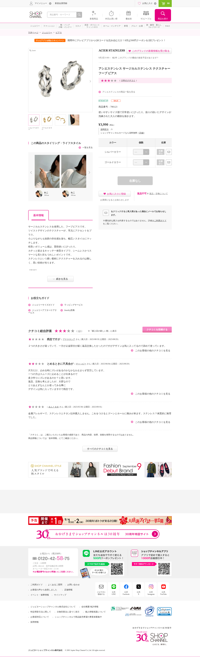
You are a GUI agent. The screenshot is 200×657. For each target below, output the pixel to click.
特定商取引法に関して (40, 612)
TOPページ (33, 33)
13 (79, 331)
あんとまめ (53, 407)
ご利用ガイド (160, 221)
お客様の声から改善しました (43, 590)
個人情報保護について (95, 612)
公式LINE (114, 593)
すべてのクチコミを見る (100, 449)
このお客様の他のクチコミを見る (152, 350)
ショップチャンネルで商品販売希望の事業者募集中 (78, 617)
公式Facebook (126, 593)
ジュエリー (47, 33)
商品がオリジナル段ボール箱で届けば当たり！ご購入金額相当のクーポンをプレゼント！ (120, 40)
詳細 (141, 133)
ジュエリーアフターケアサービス (42, 311)
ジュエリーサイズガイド (43, 305)
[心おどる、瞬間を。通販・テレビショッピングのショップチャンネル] (35, 14)
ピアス (59, 33)
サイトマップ (60, 595)
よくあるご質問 (55, 585)
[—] (141, 152)
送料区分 (104, 129)
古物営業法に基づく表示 (68, 612)
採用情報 (34, 622)
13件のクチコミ (128, 80)
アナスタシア (69, 339)
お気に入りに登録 (116, 194)
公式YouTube (163, 593)
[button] (164, 611)
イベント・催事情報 (39, 595)
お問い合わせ (73, 585)
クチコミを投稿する (157, 329)
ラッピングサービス (73, 305)
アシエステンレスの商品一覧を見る (118, 92)
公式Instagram (151, 593)
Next (90, 173)
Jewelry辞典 (69, 310)
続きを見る (62, 279)
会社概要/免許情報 (89, 607)
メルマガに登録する (101, 593)
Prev (31, 173)
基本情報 (38, 215)
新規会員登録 (61, 3)
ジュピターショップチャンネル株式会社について (53, 607)
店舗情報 (68, 590)
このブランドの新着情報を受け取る (151, 51)
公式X (138, 593)
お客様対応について (39, 617)
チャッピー (81, 364)
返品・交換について (158, 194)
